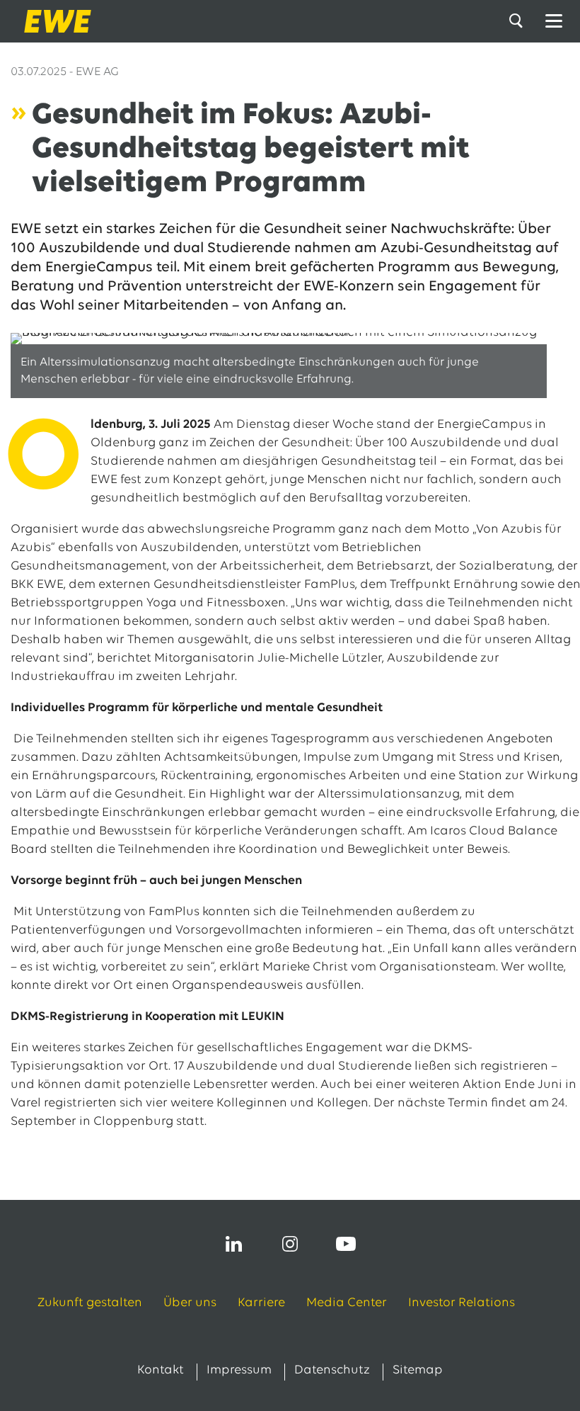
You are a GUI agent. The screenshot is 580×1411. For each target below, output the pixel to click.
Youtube (345, 1243)
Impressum (239, 1370)
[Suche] (518, 21)
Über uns (189, 1303)
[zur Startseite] (53, 21)
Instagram (290, 1243)
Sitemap (418, 1370)
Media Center (346, 1303)
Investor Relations (461, 1303)
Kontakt (160, 1370)
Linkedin (234, 1243)
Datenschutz (332, 1370)
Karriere (261, 1303)
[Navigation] (554, 21)
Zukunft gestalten (89, 1303)
